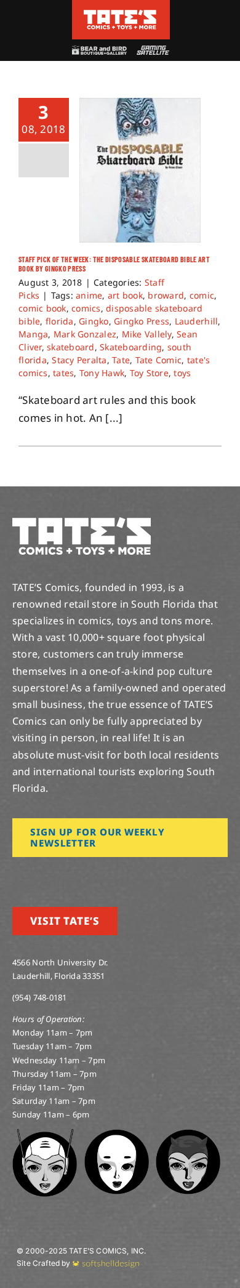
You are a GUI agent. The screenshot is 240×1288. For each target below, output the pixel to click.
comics (86, 308)
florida (60, 321)
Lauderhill (196, 321)
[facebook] (35, 874)
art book (125, 295)
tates (63, 373)
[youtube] (56, 874)
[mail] (115, 874)
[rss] (95, 874)
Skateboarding (131, 347)
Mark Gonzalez (85, 334)
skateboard (71, 347)
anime (89, 295)
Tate (121, 360)
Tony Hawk (101, 373)
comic (202, 295)
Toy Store (149, 373)
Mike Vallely (147, 334)
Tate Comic (158, 360)
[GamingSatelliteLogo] (151, 51)
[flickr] (75, 874)
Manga (33, 334)
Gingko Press (141, 321)
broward (166, 295)
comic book (42, 308)
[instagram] (16, 874)
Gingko (94, 321)
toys (182, 373)
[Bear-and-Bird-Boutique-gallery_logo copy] (99, 51)
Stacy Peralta (79, 360)
